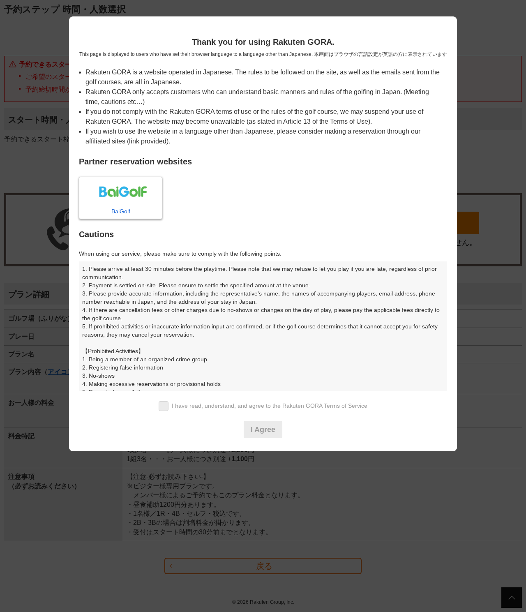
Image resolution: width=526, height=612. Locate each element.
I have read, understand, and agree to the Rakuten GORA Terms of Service (269, 405)
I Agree (263, 429)
